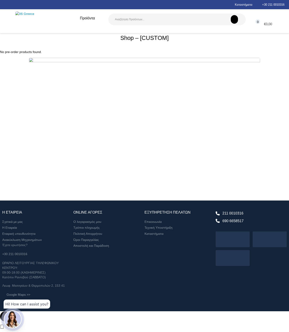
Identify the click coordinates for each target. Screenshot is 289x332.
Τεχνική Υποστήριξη (158, 227)
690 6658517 (233, 221)
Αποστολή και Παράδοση (91, 245)
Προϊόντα (87, 18)
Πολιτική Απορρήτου (87, 233)
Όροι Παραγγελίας (86, 240)
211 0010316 (232, 213)
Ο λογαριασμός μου (87, 222)
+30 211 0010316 (273, 4)
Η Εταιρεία (9, 227)
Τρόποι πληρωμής (86, 227)
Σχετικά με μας (12, 222)
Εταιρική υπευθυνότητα (18, 233)
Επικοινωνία (153, 222)
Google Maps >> (18, 294)
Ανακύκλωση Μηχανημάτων (22, 240)
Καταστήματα (243, 4)
